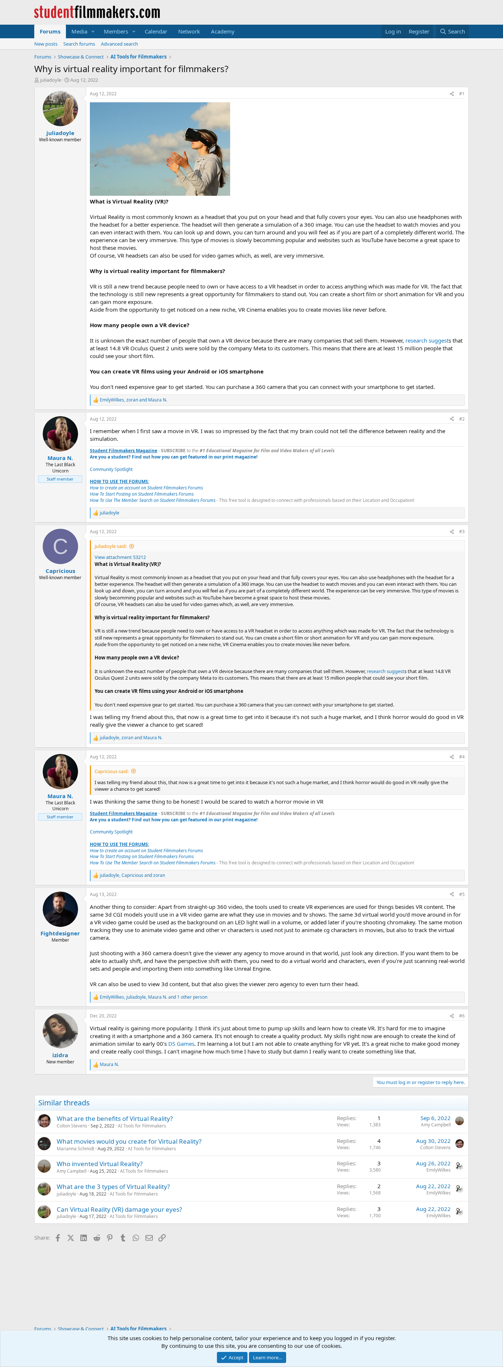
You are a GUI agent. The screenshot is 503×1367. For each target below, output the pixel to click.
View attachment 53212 (120, 557)
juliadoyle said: (111, 546)
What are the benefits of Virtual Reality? (115, 1118)
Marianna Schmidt (75, 1148)
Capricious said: (112, 771)
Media (79, 31)
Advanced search (119, 43)
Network (189, 31)
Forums (50, 31)
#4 (462, 757)
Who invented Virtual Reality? (100, 1163)
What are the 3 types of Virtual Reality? (113, 1186)
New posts (45, 43)
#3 (462, 531)
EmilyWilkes (438, 1170)
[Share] (452, 94)
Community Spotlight (111, 469)
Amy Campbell (436, 1125)
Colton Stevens (72, 1126)
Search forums (79, 43)
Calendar (156, 31)
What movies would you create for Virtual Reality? (129, 1141)
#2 (462, 419)
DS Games (181, 1043)
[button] (93, 31)
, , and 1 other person (153, 997)
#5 (462, 894)
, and (133, 400)
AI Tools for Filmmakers (142, 1126)
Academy (223, 31)
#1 (462, 94)
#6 (462, 1016)
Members (116, 31)
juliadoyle (50, 80)
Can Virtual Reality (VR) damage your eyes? (119, 1209)
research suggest (427, 340)
